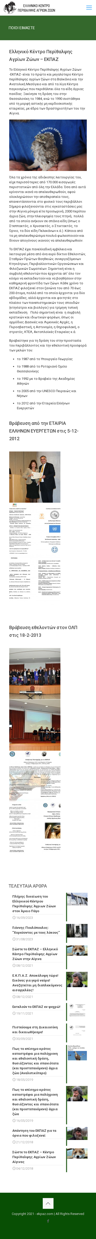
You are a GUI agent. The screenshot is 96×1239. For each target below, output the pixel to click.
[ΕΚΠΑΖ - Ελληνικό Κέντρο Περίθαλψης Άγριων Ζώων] (29, 7)
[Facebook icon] (48, 1221)
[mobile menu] (89, 7)
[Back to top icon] (48, 1203)
